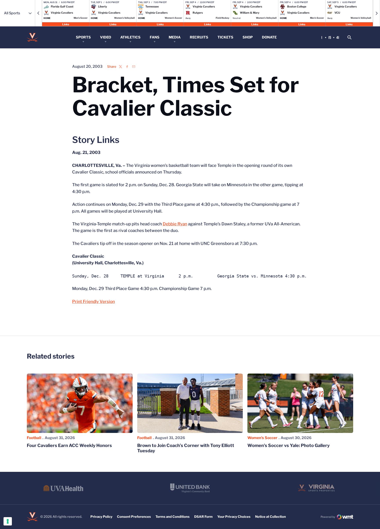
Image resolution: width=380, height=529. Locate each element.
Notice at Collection (270, 517)
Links (65, 24)
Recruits (199, 37)
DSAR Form (203, 517)
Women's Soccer (262, 438)
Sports (83, 37)
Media (175, 37)
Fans (154, 37)
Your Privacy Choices (233, 517)
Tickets (225, 37)
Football (34, 438)
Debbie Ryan (175, 223)
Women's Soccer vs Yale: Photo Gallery (288, 445)
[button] (38, 13)
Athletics (130, 37)
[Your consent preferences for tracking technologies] (8, 521)
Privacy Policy (101, 517)
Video (105, 37)
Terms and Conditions (172, 517)
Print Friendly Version (93, 301)
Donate (269, 37)
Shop (248, 37)
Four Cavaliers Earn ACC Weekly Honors (69, 445)
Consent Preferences (134, 517)
